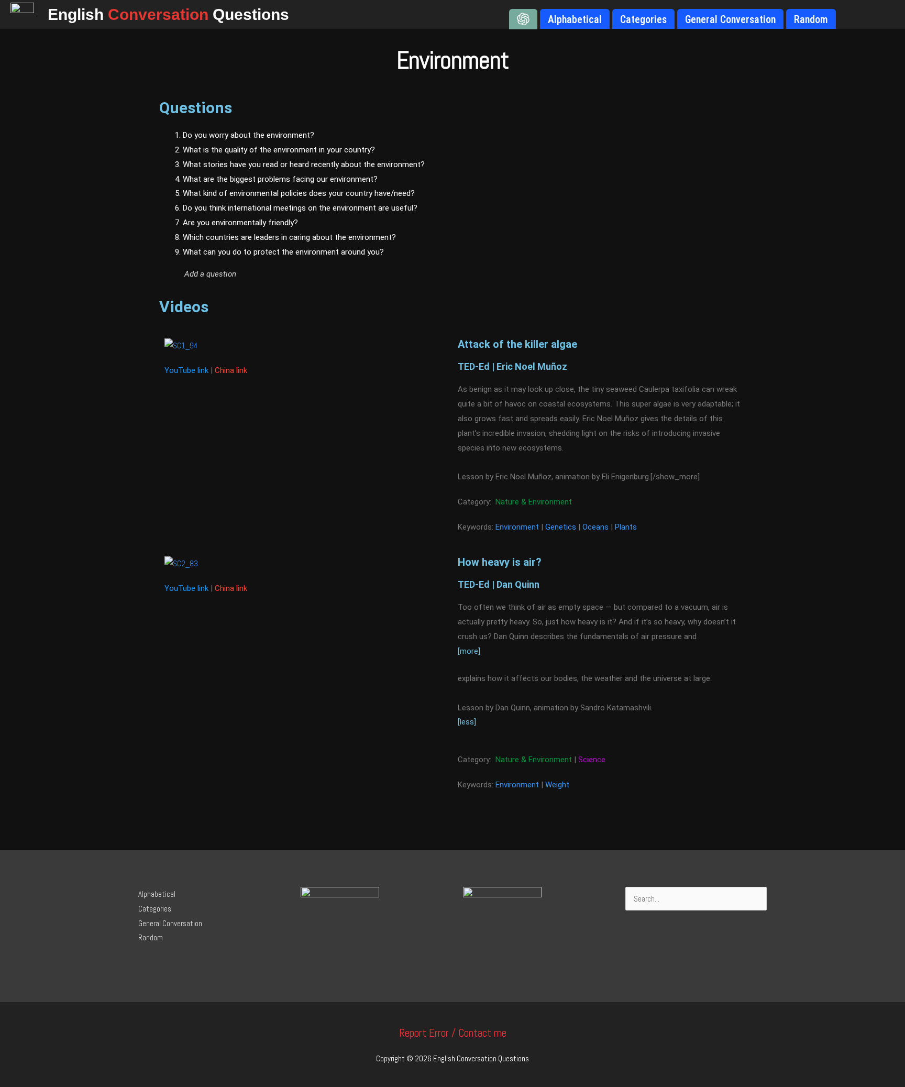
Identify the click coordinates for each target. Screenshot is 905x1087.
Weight (557, 784)
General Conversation (170, 923)
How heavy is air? (500, 562)
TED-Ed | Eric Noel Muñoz (512, 366)
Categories (154, 909)
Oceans (595, 527)
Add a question (210, 274)
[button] (351, 274)
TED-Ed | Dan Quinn (498, 584)
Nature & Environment (533, 502)
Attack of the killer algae (517, 344)
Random (150, 937)
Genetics (560, 527)
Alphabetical (156, 894)
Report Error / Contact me (452, 1033)
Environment (517, 527)
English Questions (168, 14)
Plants (626, 527)
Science (591, 759)
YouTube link (186, 370)
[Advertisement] (646, 207)
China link (231, 370)
